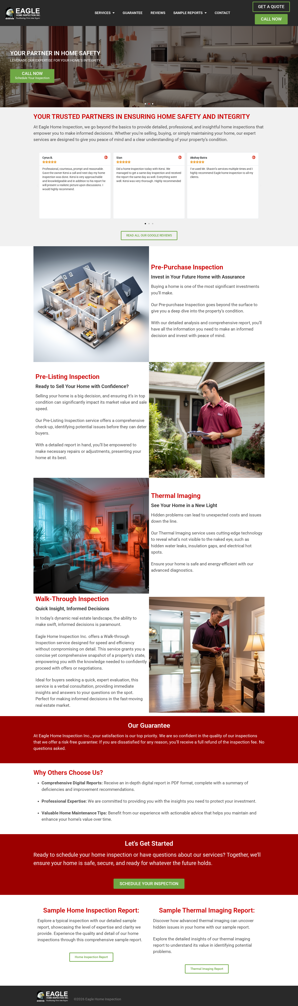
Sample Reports (188, 13)
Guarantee (133, 13)
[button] (145, 103)
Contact (222, 13)
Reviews (158, 13)
